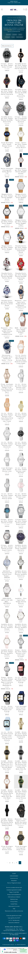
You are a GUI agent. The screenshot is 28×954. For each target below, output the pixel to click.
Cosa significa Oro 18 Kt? (14, 918)
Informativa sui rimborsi (14, 897)
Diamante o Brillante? (14, 922)
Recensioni (14, 880)
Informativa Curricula (14, 906)
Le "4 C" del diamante (14, 920)
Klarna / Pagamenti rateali (14, 883)
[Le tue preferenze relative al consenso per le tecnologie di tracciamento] (2, 951)
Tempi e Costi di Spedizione (14, 894)
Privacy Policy (14, 901)
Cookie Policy (14, 904)
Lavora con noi (14, 878)
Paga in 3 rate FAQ (14, 892)
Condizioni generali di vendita (14, 890)
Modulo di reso (14, 899)
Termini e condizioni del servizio (14, 887)
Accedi (14, 873)
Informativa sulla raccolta (9, 952)
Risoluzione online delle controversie (14, 911)
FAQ (14, 908)
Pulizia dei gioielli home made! (13, 915)
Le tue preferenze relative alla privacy (15, 949)
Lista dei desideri (14, 876)
